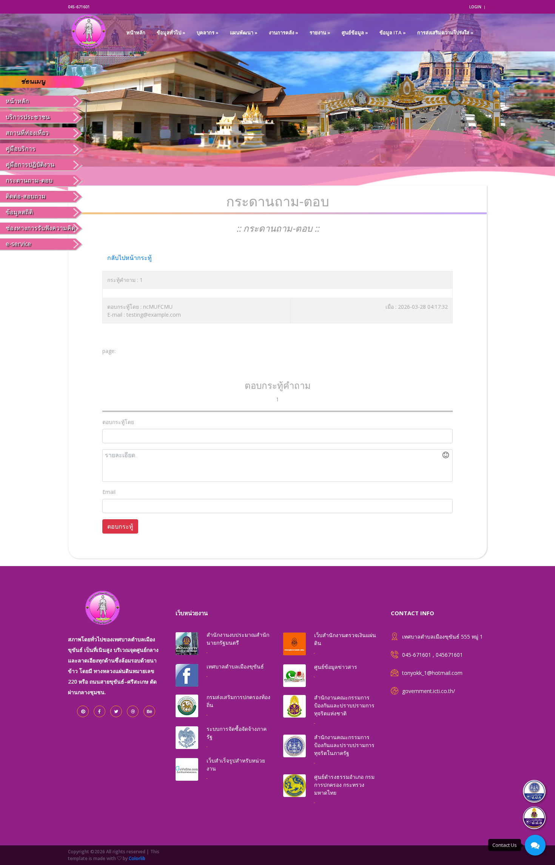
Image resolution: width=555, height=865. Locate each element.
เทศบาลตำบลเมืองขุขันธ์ (235, 666)
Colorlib (137, 858)
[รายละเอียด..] (277, 465)
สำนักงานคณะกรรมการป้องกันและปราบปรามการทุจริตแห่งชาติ (344, 705)
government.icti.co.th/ (428, 691)
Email (109, 491)
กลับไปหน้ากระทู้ (129, 258)
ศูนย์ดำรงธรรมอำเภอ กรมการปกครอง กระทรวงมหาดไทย (344, 784)
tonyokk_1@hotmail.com (432, 672)
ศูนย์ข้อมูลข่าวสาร (335, 666)
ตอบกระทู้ (120, 526)
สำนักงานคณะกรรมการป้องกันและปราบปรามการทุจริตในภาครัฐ (344, 745)
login (475, 6)
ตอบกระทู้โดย (118, 422)
